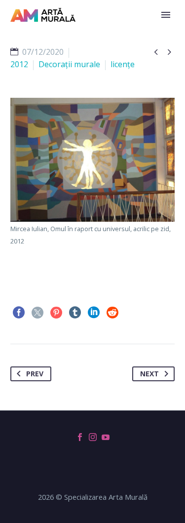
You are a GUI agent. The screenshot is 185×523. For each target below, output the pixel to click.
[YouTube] (106, 437)
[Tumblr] (75, 313)
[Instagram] (93, 437)
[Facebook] (19, 313)
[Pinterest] (56, 313)
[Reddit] (112, 313)
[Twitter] (37, 313)
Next (149, 373)
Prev (34, 373)
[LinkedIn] (94, 313)
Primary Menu (166, 14)
